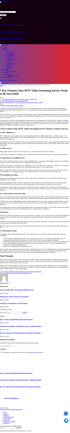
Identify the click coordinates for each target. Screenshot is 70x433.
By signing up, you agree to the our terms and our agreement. (22, 18)
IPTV (1, 86)
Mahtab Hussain (9, 99)
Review (5, 72)
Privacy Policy (33, 18)
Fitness (9, 66)
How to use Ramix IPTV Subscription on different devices (16, 290)
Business (6, 69)
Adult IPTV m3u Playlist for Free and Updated (13, 303)
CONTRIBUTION (8, 77)
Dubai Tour (10, 68)
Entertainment (8, 55)
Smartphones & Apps (12, 75)
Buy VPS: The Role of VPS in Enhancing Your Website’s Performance (20, 333)
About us (5, 414)
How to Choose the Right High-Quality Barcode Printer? (16, 319)
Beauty (9, 61)
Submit (18, 427)
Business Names (11, 71)
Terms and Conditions (9, 421)
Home (5, 48)
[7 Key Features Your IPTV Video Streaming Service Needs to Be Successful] (21, 102)
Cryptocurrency (11, 54)
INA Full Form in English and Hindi (10, 38)
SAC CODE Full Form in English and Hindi (13, 25)
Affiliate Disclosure (8, 417)
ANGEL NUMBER (12, 58)
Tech (8, 51)
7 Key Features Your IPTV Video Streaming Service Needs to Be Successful (20, 271)
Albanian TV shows (18, 171)
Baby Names (10, 60)
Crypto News (10, 52)
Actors (8, 57)
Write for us (6, 423)
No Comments (26, 99)
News (5, 49)
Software (9, 74)
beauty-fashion (11, 63)
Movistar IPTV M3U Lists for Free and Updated (14, 296)
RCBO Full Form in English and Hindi (11, 31)
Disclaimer (6, 420)
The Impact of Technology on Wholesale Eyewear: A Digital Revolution (20, 326)
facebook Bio (10, 65)
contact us (6, 415)
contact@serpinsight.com (11, 398)
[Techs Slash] (4, 45)
